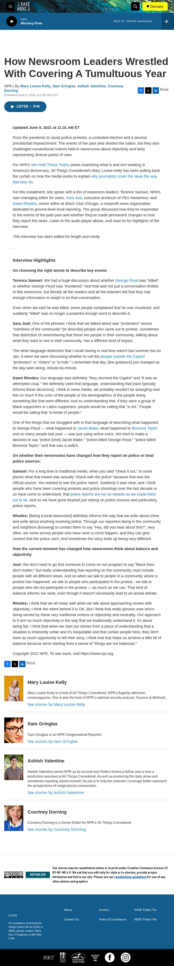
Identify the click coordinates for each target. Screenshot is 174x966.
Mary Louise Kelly (35, 86)
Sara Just (74, 198)
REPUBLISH (38, 875)
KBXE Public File (145, 919)
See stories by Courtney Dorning (57, 829)
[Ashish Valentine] (13, 767)
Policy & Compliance (112, 919)
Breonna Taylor (144, 428)
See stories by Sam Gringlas (53, 741)
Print (164, 89)
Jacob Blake (87, 428)
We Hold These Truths (50, 165)
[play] (11, 21)
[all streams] (167, 21)
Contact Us (71, 919)
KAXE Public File (145, 909)
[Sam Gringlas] (13, 730)
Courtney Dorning (47, 812)
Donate (156, 6)
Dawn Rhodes (25, 203)
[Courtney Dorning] (13, 818)
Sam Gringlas (63, 86)
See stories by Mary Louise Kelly (56, 704)
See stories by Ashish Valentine (56, 792)
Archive (104, 909)
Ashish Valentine (91, 86)
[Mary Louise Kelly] (13, 688)
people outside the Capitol (123, 356)
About (68, 909)
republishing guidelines (130, 877)
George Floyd (126, 280)
